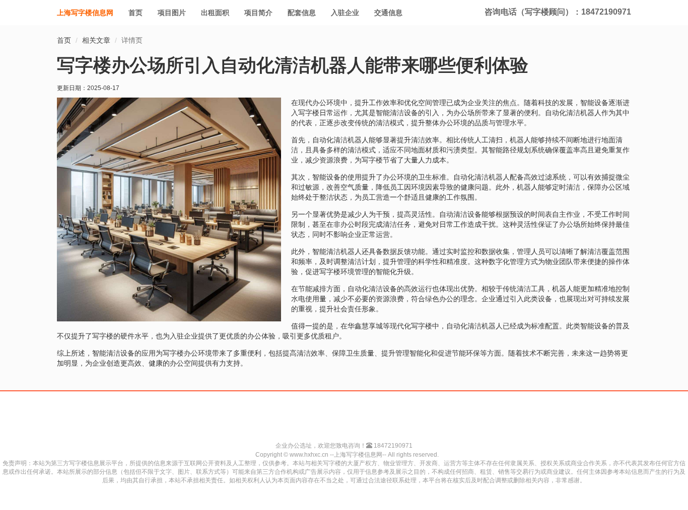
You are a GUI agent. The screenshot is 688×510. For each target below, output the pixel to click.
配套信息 (302, 13)
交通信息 (388, 13)
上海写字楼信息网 (85, 13)
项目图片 (172, 13)
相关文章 (96, 40)
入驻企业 (345, 13)
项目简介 (258, 13)
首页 (135, 13)
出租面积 (215, 13)
